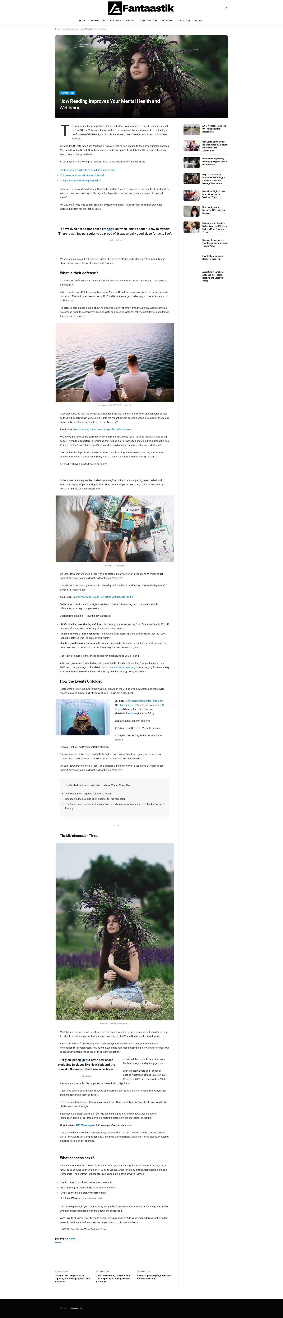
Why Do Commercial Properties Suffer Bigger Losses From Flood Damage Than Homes (213, 179)
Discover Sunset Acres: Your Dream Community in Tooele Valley (214, 243)
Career (130, 20)
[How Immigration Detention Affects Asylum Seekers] (192, 211)
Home (82, 20)
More (198, 20)
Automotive (98, 20)
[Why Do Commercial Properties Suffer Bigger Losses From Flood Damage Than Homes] (192, 178)
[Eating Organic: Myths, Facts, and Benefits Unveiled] (155, 1257)
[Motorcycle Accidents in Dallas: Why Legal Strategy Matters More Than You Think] (192, 227)
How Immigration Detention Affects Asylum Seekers (214, 210)
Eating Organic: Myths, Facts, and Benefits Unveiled (154, 1277)
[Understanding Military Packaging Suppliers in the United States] (192, 162)
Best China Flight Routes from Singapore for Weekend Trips (213, 194)
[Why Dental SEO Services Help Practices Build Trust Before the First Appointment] (192, 145)
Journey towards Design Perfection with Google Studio (103, 597)
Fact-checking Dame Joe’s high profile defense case (102, 429)
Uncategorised (67, 93)
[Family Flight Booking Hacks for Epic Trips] (192, 259)
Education (183, 20)
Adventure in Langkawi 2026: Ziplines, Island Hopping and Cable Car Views (72, 1278)
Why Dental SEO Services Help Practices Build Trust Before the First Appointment (214, 146)
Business (115, 20)
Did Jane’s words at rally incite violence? (82, 175)
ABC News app (83, 1125)
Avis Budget (126, 705)
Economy (167, 20)
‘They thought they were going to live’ (80, 180)
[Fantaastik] (141, 8)
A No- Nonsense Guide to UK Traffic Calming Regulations (214, 129)
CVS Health (132, 700)
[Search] (226, 8)
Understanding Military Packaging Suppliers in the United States (214, 161)
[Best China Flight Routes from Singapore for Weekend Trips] (192, 195)
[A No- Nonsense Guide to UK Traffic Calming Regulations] (192, 129)
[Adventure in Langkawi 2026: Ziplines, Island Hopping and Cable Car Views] (73, 1257)
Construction (148, 20)
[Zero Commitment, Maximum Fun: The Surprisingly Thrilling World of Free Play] (114, 1257)
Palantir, (130, 713)
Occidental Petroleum (151, 700)
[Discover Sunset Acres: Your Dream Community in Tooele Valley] (192, 244)
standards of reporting (122, 667)
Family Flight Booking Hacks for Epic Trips (212, 257)
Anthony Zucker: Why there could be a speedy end (87, 170)
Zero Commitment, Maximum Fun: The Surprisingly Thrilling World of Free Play (113, 1278)
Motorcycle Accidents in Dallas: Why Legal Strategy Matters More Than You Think (214, 227)
